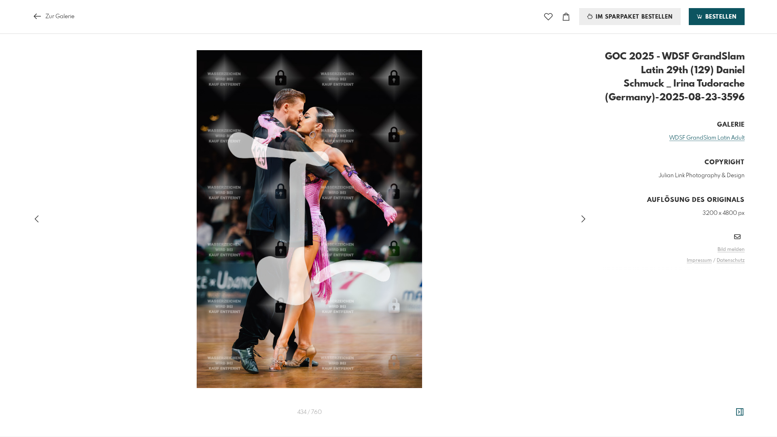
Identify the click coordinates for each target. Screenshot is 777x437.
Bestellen (720, 17)
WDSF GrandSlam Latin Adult (707, 138)
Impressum (699, 260)
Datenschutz (731, 260)
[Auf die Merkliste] (548, 16)
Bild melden (731, 249)
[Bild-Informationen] (740, 412)
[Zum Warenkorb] (566, 16)
